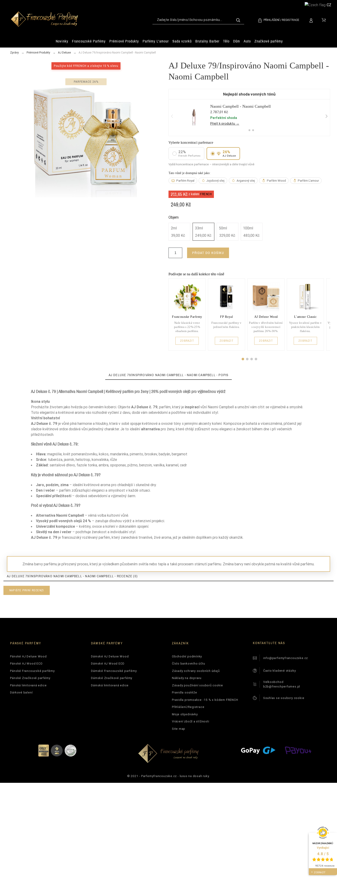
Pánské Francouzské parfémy (32, 671)
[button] (243, 359)
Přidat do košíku (208, 252)
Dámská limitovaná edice (110, 685)
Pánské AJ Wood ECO (26, 663)
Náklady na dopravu (187, 678)
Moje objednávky (185, 714)
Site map (178, 729)
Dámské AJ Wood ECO (107, 663)
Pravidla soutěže (184, 692)
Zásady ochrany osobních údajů (196, 671)
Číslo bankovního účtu (188, 663)
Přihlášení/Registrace (188, 707)
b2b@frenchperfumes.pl (281, 686)
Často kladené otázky (279, 671)
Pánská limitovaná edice (28, 685)
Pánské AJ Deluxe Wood (28, 656)
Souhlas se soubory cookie (283, 698)
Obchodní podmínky (187, 656)
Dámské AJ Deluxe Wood (110, 656)
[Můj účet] (312, 20)
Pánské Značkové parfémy (30, 678)
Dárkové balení (21, 692)
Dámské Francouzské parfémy (114, 671)
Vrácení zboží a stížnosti (190, 721)
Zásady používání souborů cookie (197, 685)
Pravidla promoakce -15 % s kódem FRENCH (205, 700)
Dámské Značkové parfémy (111, 678)
